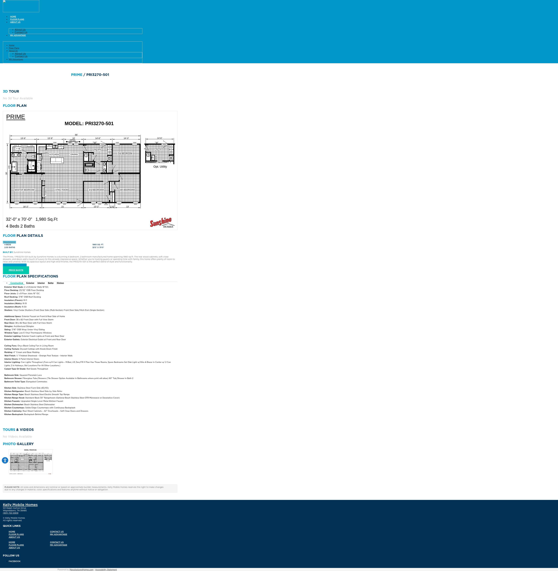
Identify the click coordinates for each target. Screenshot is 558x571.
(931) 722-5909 (10, 513)
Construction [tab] (16, 283)
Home (13, 17)
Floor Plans (17, 19)
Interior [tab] (40, 283)
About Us (15, 22)
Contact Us (21, 32)
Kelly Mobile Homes (20, 505)
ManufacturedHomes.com (81, 570)
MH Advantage (18, 35)
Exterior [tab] (30, 283)
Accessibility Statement (106, 570)
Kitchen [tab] (60, 283)
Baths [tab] (50, 283)
